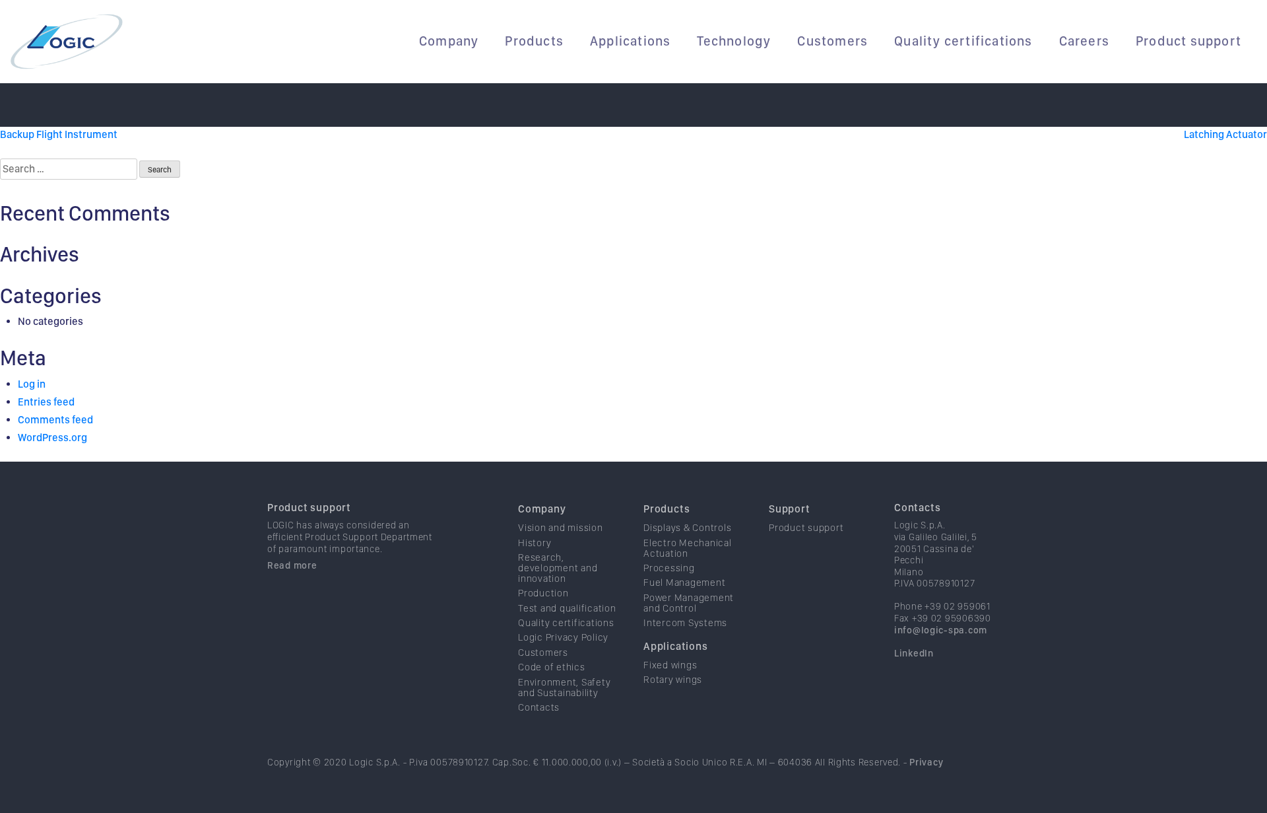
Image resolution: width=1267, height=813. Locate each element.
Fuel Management (684, 582)
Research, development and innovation (557, 567)
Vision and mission (560, 528)
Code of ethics (551, 667)
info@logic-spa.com (940, 629)
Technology (734, 41)
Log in (32, 384)
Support (789, 509)
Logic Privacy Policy (563, 637)
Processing (669, 568)
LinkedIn (914, 652)
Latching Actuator (1225, 134)
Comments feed (55, 419)
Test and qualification (567, 608)
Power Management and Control (688, 603)
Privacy (926, 761)
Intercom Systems (685, 623)
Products (534, 41)
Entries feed (46, 402)
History (534, 543)
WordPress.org (52, 437)
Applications (630, 41)
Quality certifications (963, 41)
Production (543, 593)
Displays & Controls (687, 528)
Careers (1084, 41)
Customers (832, 41)
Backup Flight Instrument (58, 134)
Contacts (539, 707)
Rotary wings (672, 680)
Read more (292, 565)
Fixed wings (670, 665)
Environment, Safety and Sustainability (564, 687)
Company (448, 41)
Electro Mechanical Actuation (687, 548)
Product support (1188, 41)
